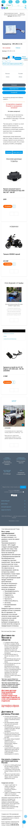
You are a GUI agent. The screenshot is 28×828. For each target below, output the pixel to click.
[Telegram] (4, 8)
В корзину (8, 206)
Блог (14, 401)
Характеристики (14, 88)
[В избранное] (4, 61)
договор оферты (17, 490)
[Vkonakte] (12, 495)
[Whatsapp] (7, 8)
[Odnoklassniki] (14, 495)
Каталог (9, 5)
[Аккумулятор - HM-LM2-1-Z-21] (14, 30)
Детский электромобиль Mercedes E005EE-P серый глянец (14, 305)
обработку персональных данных (16, 491)
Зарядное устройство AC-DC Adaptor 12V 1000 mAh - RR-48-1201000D (13, 369)
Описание (14, 85)
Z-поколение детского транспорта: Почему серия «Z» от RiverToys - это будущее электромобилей (14, 431)
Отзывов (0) (14, 92)
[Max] (2, 8)
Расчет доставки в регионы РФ (13, 64)
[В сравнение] (8, 61)
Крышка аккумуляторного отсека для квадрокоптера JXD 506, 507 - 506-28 (13, 190)
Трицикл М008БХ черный (11, 254)
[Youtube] (16, 495)
